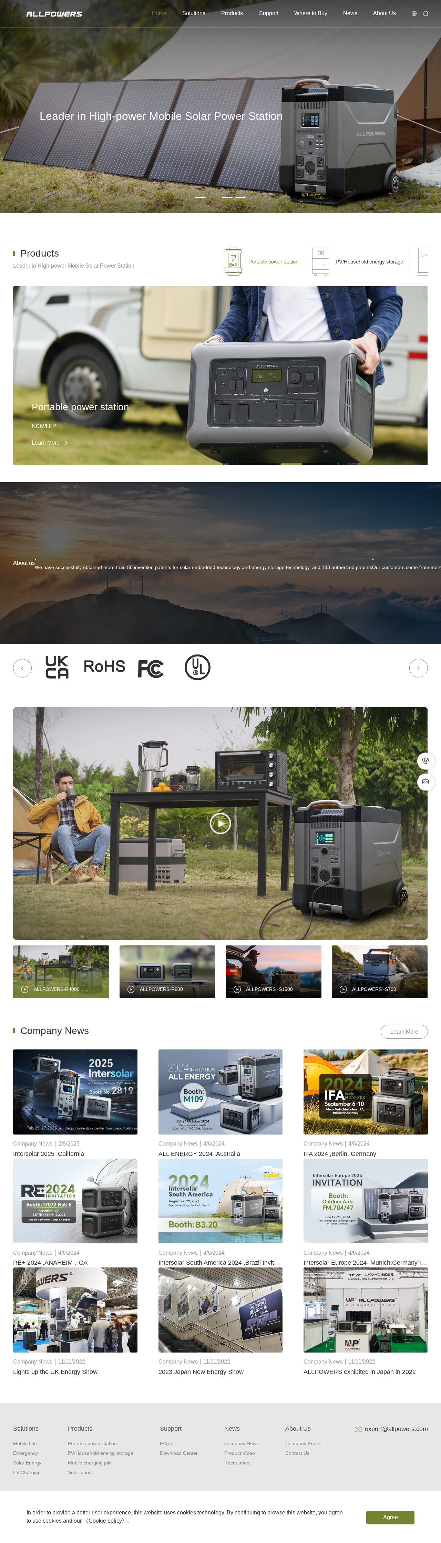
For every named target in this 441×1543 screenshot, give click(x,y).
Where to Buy (310, 13)
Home (159, 13)
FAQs (166, 1443)
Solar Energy (27, 1463)
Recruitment (237, 1463)
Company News (241, 1443)
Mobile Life (25, 1443)
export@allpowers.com (396, 1428)
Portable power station (92, 1443)
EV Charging (27, 1472)
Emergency (25, 1453)
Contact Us (297, 1453)
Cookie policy (105, 1521)
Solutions (193, 13)
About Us (384, 13)
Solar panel (80, 1472)
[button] (200, 197)
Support (268, 13)
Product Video (239, 1453)
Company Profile (303, 1443)
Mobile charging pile (90, 1463)
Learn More (404, 1032)
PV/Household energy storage (100, 1453)
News (350, 13)
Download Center (179, 1453)
